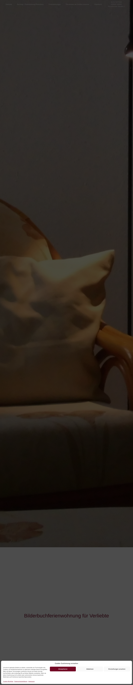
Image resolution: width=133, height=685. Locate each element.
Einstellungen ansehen (116, 669)
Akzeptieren (62, 669)
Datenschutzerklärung (20, 681)
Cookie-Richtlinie (8, 681)
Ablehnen (90, 669)
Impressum (31, 681)
